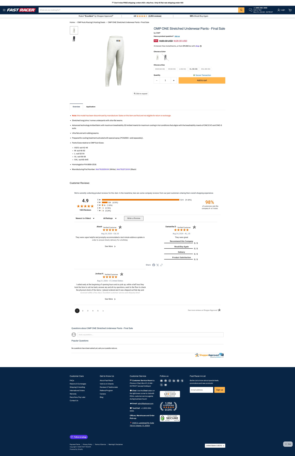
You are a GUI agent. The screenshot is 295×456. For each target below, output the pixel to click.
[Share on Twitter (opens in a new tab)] (157, 265)
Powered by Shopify (76, 449)
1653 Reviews (88, 210)
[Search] (241, 10)
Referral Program (106, 390)
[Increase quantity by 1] (174, 80)
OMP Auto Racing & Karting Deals (91, 22)
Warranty (73, 394)
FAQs (72, 380)
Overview (76, 107)
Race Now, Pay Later (77, 397)
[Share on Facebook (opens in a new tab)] (153, 265)
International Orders (77, 390)
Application (90, 107)
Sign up (219, 390)
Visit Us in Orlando (107, 384)
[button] (74, 30)
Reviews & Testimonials (109, 387)
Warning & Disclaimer (116, 444)
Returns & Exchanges (78, 384)
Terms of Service (100, 444)
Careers (103, 394)
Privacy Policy (87, 444)
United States (214, 445)
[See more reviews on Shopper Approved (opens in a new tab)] (161, 265)
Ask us (177, 36)
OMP (158, 33)
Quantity (157, 75)
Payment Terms (75, 444)
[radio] (147, 200)
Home (72, 22)
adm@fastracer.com (145, 403)
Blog (101, 397)
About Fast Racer (106, 380)
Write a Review (133, 218)
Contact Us (74, 400)
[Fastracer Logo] (21, 10)
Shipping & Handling (77, 387)
